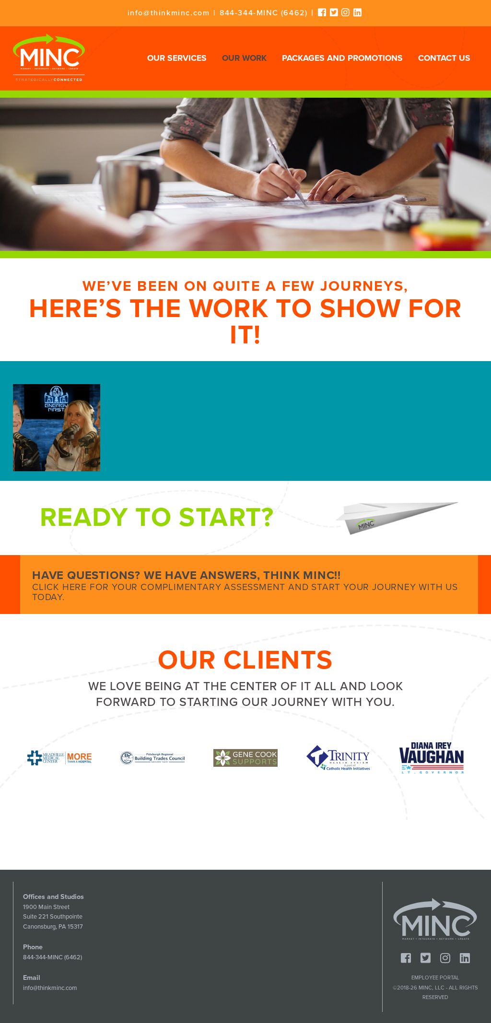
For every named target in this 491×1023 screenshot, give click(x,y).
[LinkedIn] (357, 12)
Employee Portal (435, 978)
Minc (435, 919)
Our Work (244, 58)
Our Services (177, 58)
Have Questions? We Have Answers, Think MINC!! (245, 585)
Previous (6, 757)
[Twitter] (334, 12)
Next (485, 757)
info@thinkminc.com (169, 13)
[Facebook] (322, 12)
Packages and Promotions (342, 58)
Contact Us (444, 58)
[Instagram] (346, 12)
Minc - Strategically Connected (49, 57)
